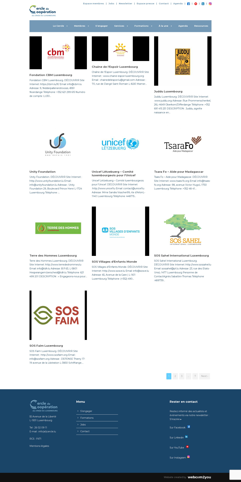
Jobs (111, 3)
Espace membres (93, 3)
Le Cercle (58, 26)
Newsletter (126, 3)
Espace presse (145, 3)
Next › (204, 376)
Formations (141, 26)
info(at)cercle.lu (47, 431)
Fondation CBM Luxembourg (51, 75)
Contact (164, 3)
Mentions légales (39, 446)
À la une (163, 26)
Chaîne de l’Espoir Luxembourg (115, 66)
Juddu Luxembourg (168, 91)
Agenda (178, 3)
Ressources (201, 26)
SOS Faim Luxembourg (46, 345)
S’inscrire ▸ (175, 419)
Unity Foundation (43, 171)
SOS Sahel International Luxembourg (181, 255)
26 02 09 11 (40, 427)
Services (119, 26)
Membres (79, 26)
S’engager (101, 26)
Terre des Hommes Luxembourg (53, 255)
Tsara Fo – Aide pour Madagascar (178, 171)
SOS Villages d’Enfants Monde (114, 261)
